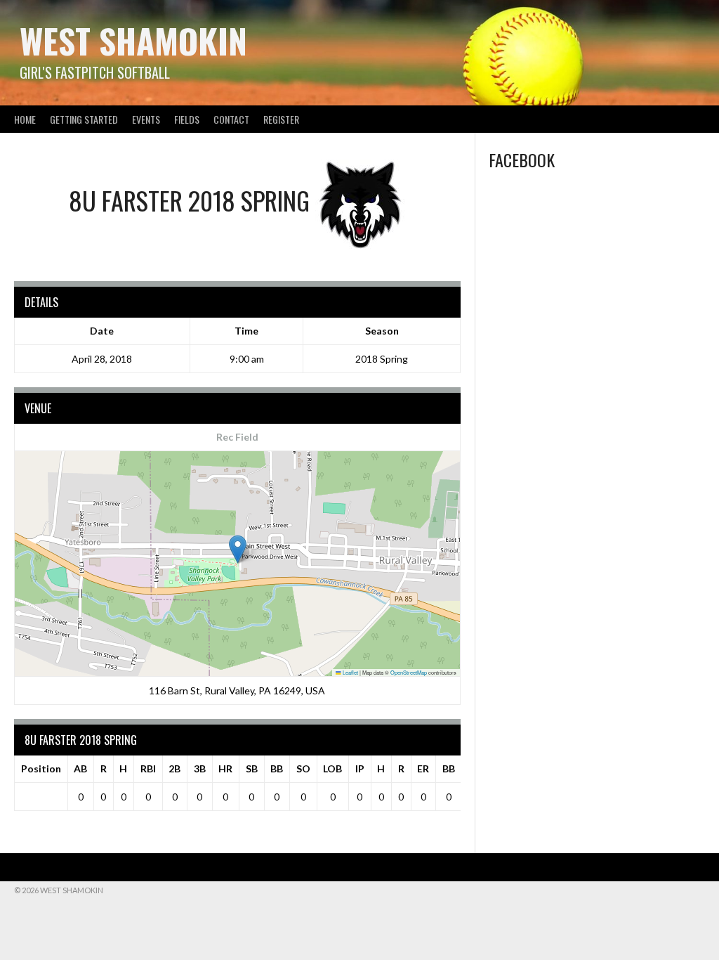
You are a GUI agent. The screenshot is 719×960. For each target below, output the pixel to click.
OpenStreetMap (408, 672)
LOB (332, 768)
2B (174, 768)
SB (252, 768)
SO (303, 768)
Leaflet (349, 672)
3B (200, 768)
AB (80, 768)
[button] (237, 549)
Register (281, 119)
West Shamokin (133, 40)
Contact (231, 119)
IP (359, 768)
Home (25, 119)
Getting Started (84, 119)
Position (41, 768)
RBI (148, 768)
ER (423, 768)
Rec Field (237, 437)
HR (225, 768)
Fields (186, 119)
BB (276, 768)
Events (146, 119)
